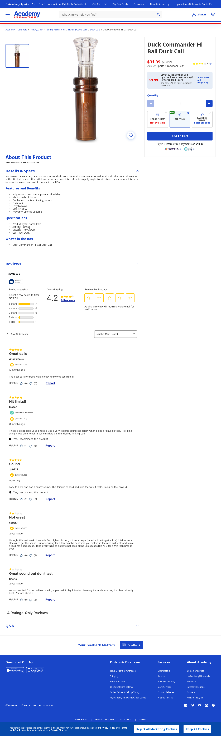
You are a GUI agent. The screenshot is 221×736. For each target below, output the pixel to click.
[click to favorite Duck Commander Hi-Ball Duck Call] (131, 135)
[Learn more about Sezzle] (172, 149)
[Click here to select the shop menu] (8, 14)
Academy (10, 30)
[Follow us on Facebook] (186, 705)
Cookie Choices (59, 730)
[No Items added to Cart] (212, 14)
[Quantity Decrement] (150, 103)
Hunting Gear (36, 30)
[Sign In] (194, 14)
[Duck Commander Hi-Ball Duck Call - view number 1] (17, 55)
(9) (211, 64)
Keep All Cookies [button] (197, 729)
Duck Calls (95, 30)
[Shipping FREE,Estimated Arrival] (180, 119)
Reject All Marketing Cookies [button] (156, 729)
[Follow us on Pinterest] (213, 705)
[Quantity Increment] (209, 103)
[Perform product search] (158, 14)
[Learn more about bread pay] (189, 149)
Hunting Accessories (55, 30)
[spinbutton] (180, 103)
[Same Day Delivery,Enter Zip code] (202, 119)
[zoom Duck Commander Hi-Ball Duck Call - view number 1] (86, 90)
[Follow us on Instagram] (206, 705)
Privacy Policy (107, 727)
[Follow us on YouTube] (200, 705)
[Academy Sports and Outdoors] (28, 14)
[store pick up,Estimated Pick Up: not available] (157, 119)
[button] (203, 80)
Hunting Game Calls (77, 30)
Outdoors (22, 30)
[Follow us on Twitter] (193, 705)
